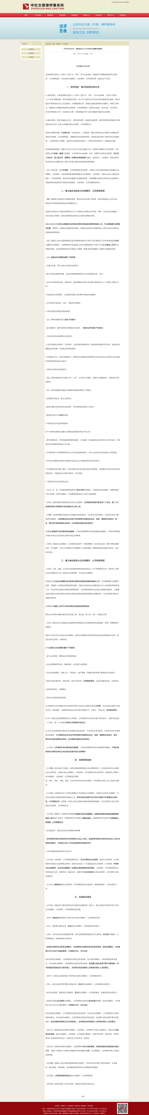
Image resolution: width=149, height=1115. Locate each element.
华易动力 (102, 1113)
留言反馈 (90, 1106)
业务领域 (70, 1106)
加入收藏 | (114, 2)
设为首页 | (120, 2)
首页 (53, 44)
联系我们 (126, 2)
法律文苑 (77, 1106)
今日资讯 (31, 57)
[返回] (83, 1096)
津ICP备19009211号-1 (86, 1113)
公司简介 (57, 1106)
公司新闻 (31, 49)
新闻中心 (59, 44)
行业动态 (31, 53)
